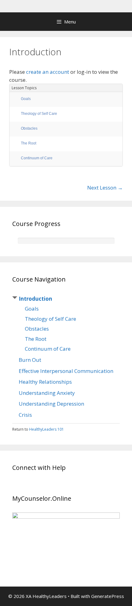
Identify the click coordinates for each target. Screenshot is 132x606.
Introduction (35, 298)
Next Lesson (105, 187)
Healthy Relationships (45, 381)
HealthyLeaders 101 (46, 429)
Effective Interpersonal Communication (66, 370)
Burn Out (30, 359)
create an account (47, 71)
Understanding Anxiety (47, 392)
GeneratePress (107, 596)
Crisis (25, 414)
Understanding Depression (51, 403)
